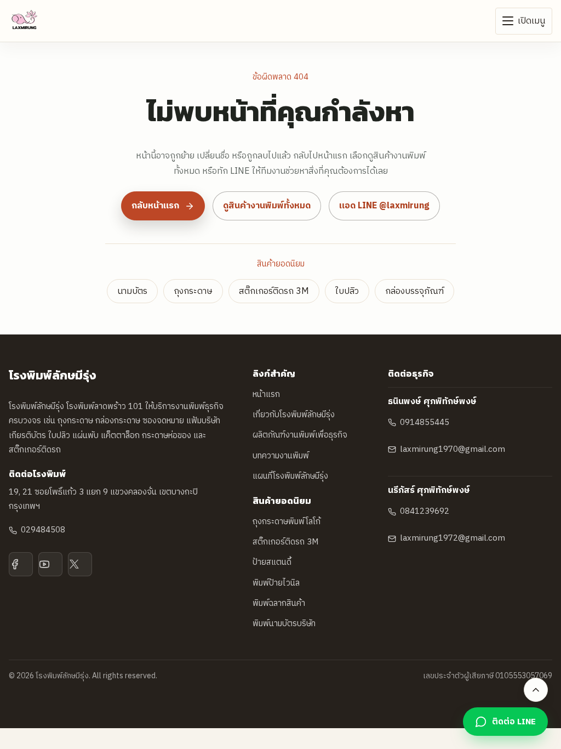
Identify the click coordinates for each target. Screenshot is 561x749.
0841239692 (424, 511)
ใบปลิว (347, 291)
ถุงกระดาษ (193, 291)
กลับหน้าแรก (155, 205)
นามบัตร (132, 291)
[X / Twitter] (80, 564)
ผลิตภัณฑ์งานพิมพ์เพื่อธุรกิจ (300, 435)
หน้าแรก (266, 394)
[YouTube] (50, 564)
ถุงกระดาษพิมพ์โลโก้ (286, 522)
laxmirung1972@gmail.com (452, 538)
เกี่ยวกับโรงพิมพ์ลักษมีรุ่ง (294, 415)
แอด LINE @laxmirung (384, 205)
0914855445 (424, 422)
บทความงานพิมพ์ (281, 456)
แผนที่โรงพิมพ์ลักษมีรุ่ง (290, 476)
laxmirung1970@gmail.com (452, 449)
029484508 (43, 530)
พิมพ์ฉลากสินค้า (279, 603)
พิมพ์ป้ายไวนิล (276, 583)
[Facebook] (21, 564)
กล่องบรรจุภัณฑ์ (414, 291)
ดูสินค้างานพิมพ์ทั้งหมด (267, 205)
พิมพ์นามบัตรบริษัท (284, 624)
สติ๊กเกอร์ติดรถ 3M (274, 291)
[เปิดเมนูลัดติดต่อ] (536, 690)
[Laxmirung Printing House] (25, 21)
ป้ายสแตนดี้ (272, 562)
